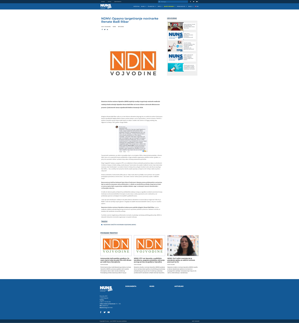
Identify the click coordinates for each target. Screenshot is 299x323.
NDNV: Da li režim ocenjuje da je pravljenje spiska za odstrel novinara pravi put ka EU (181, 260)
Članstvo (151, 6)
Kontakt (103, 1)
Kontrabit (197, 321)
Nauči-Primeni (169, 6)
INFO (159, 6)
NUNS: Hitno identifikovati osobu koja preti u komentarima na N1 (188, 35)
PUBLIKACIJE (181, 6)
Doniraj (109, 1)
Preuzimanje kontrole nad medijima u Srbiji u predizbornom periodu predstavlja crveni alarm (189, 67)
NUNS (143, 6)
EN (197, 6)
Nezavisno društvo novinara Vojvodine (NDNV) (119, 225)
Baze (190, 6)
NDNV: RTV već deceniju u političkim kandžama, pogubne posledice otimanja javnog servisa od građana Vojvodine (149, 260)
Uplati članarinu (117, 1)
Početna (137, 6)
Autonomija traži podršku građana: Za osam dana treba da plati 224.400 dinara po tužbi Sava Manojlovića (115, 260)
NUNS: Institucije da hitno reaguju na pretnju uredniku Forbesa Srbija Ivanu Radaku (188, 57)
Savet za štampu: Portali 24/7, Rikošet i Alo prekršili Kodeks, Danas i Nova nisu (189, 26)
